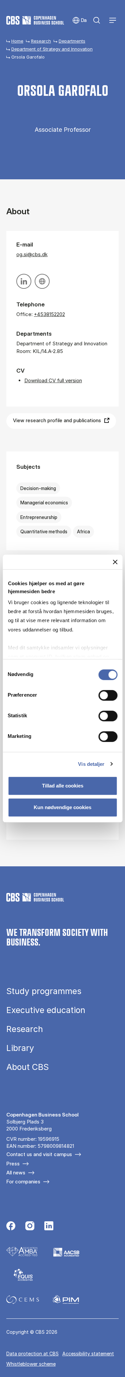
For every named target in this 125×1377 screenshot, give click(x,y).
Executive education (45, 1010)
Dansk (79, 20)
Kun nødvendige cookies (62, 807)
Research (41, 41)
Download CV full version (53, 380)
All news (15, 1172)
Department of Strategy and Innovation (52, 49)
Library (20, 1048)
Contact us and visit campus (39, 1154)
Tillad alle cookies (62, 785)
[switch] (107, 695)
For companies (23, 1181)
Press (13, 1163)
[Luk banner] (115, 562)
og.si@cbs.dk (32, 254)
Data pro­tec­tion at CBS (32, 1353)
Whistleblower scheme (31, 1364)
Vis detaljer (91, 764)
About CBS (27, 1067)
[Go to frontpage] (35, 20)
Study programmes (43, 991)
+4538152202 (49, 314)
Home (17, 41)
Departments (72, 41)
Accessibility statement (88, 1353)
